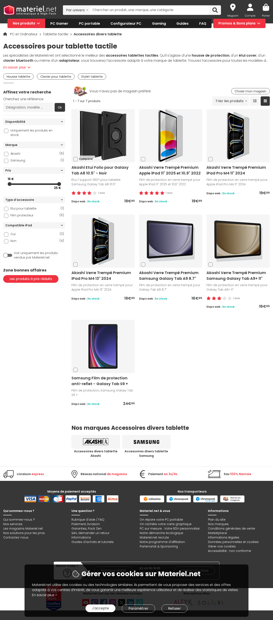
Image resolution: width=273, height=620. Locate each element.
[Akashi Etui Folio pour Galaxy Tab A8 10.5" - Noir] (103, 135)
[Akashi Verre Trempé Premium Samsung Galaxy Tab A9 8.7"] (170, 241)
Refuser (174, 608)
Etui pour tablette (37, 208)
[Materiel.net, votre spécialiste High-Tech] (30, 10)
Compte (250, 15)
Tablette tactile (56, 34)
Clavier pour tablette (55, 76)
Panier (266, 15)
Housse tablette (18, 76)
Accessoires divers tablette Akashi (96, 453)
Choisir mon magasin (250, 91)
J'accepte (100, 608)
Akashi (37, 153)
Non (37, 241)
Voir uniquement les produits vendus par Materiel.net (36, 255)
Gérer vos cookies (222, 546)
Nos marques (218, 524)
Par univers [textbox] (75, 10)
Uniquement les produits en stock (31, 132)
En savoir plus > (44, 595)
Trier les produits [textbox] (229, 101)
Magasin (232, 15)
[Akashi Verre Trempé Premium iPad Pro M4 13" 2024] (103, 241)
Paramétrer (138, 608)
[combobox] (76, 10)
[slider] (10, 184)
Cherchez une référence (23, 99)
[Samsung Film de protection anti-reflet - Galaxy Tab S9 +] (103, 346)
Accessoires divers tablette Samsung (146, 453)
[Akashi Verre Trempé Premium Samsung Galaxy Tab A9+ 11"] (238, 241)
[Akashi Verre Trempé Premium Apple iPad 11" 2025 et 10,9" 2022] (170, 135)
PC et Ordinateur (24, 34)
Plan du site (216, 519)
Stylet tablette (92, 76)
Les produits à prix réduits (31, 278)
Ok (60, 107)
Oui (37, 234)
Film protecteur (37, 215)
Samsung (37, 160)
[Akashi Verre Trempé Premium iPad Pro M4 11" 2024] (238, 135)
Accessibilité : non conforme (229, 551)
